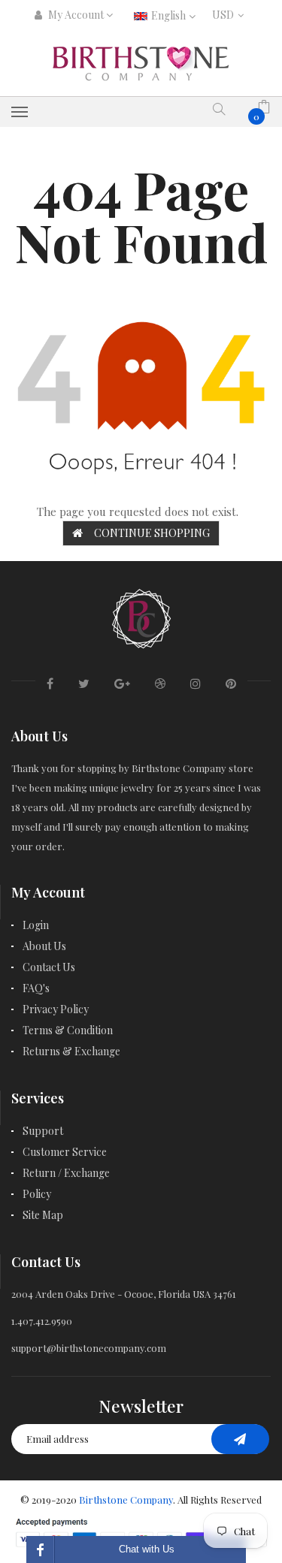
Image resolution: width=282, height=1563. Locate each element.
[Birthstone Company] (141, 616)
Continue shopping (152, 533)
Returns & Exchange (71, 1051)
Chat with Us (146, 1549)
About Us (44, 946)
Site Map (43, 1215)
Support (43, 1131)
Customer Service (65, 1152)
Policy (37, 1194)
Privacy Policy (56, 1009)
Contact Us (49, 967)
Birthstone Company (126, 1499)
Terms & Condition (68, 1030)
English (169, 15)
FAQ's (36, 988)
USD (227, 15)
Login (36, 925)
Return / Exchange (66, 1173)
